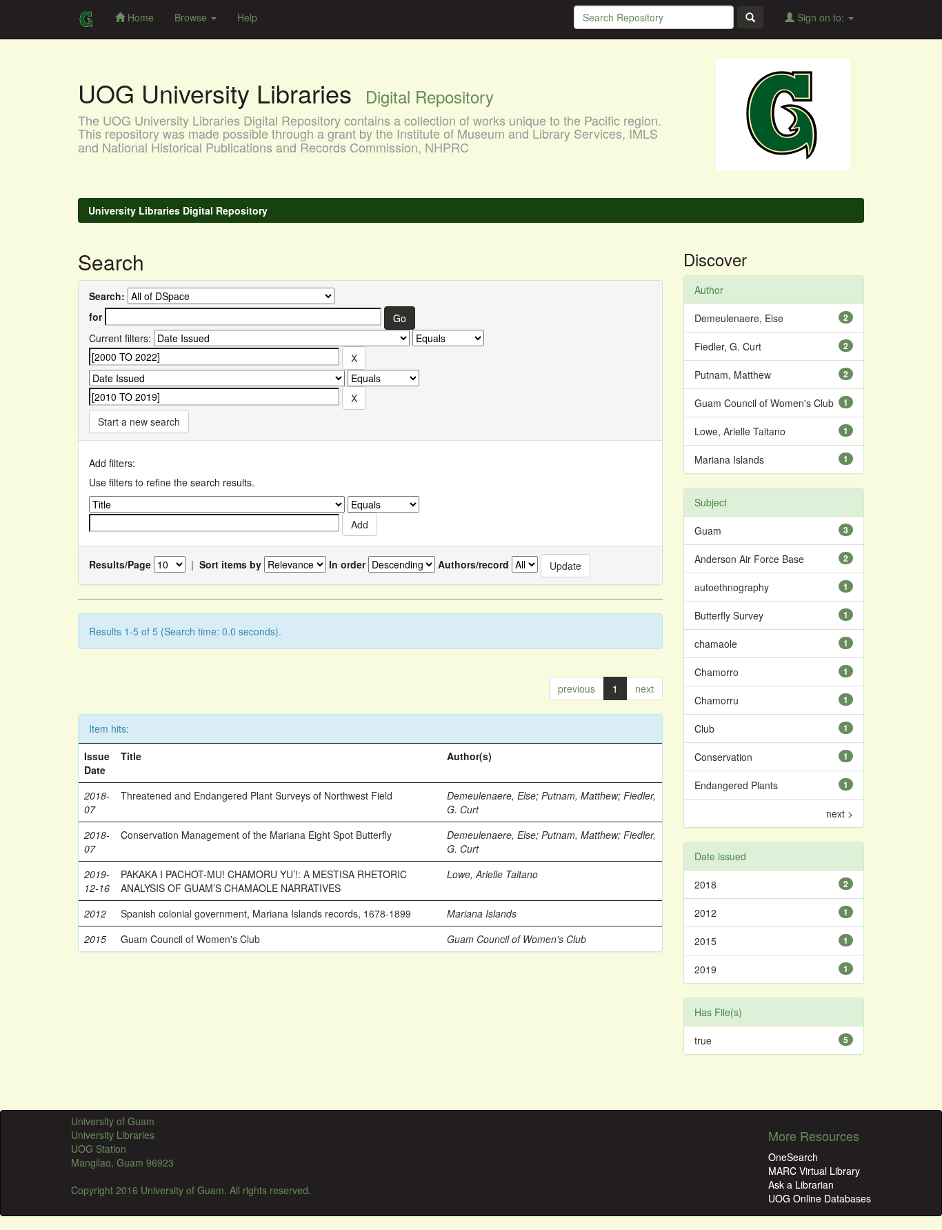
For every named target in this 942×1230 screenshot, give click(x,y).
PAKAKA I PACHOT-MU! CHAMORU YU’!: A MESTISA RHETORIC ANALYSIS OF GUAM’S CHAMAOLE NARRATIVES (264, 881)
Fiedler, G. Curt (727, 346)
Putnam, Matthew (579, 795)
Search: (107, 296)
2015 (705, 941)
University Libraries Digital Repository (178, 210)
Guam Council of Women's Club (190, 939)
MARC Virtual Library (814, 1171)
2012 (705, 913)
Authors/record (473, 564)
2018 (705, 884)
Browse (192, 17)
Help (247, 17)
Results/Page (120, 564)
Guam (707, 530)
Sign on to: (820, 17)
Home (139, 17)
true (703, 1040)
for (95, 317)
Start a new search (139, 421)
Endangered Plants (736, 785)
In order (347, 564)
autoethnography (731, 587)
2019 (705, 969)
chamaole (715, 644)
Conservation (723, 757)
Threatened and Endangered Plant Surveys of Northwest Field (256, 795)
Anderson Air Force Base (749, 559)
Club (704, 728)
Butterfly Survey (728, 615)
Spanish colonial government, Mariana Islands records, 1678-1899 (266, 913)
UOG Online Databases (819, 1198)
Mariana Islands (482, 913)
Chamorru (716, 700)
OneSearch (793, 1157)
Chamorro (716, 672)
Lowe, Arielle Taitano (492, 874)
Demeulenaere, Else (491, 795)
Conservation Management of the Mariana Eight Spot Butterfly (256, 835)
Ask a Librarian (801, 1184)
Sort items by (230, 564)
